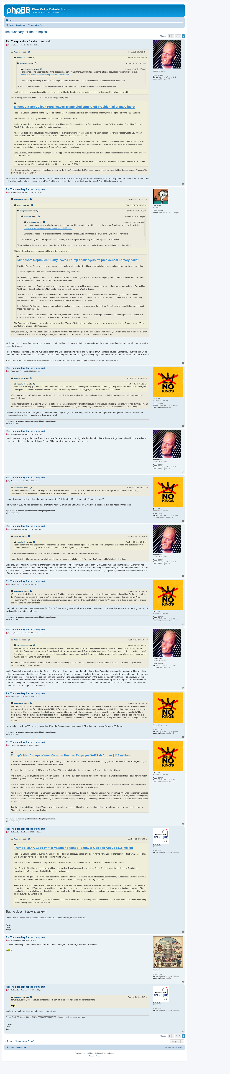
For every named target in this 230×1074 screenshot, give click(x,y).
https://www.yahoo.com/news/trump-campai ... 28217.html (45, 75)
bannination (19, 997)
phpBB (86, 1053)
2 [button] (176, 36)
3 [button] (179, 36)
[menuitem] (9, 20)
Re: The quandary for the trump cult (28, 41)
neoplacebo (22, 58)
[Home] (18, 10)
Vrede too (17, 52)
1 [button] (172, 36)
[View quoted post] (29, 51)
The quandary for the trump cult (26, 32)
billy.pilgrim (18, 378)
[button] (169, 36)
